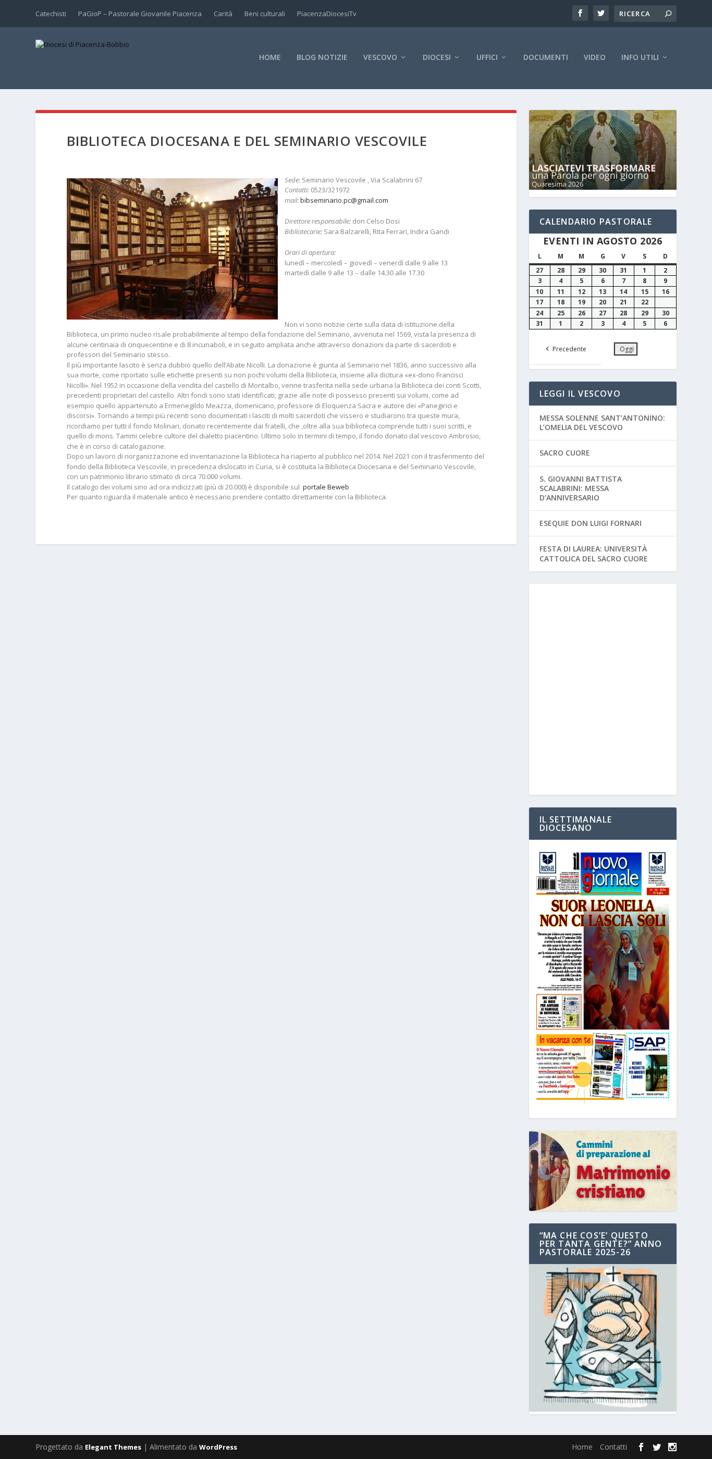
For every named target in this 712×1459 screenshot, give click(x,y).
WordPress (218, 1447)
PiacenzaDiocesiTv (327, 13)
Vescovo (380, 57)
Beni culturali (264, 13)
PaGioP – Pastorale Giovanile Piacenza (140, 13)
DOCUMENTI (545, 57)
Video (595, 57)
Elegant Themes (113, 1447)
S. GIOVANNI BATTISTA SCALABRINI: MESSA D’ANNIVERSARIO (580, 488)
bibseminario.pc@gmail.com (344, 200)
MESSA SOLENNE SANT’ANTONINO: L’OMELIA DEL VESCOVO (602, 422)
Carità (223, 13)
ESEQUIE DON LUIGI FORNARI (590, 523)
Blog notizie (322, 57)
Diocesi (437, 57)
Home (270, 57)
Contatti (613, 1447)
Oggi (627, 349)
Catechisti (50, 13)
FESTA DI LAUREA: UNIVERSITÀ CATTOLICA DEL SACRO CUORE (593, 553)
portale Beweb (325, 487)
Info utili (640, 57)
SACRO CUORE (564, 453)
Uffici (487, 57)
